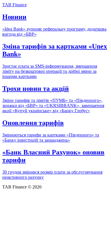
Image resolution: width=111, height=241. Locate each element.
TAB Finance (14, 4)
